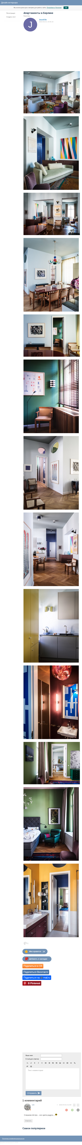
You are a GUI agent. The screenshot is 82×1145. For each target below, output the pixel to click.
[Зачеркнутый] (42, 1063)
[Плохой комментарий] (66, 1110)
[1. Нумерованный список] (49, 1063)
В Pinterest (34, 983)
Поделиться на (36, 977)
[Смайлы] (31, 1066)
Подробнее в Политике (54, 7)
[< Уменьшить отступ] (53, 1063)
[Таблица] (67, 1063)
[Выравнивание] (27, 1066)
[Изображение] (60, 1063)
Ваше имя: (29, 1055)
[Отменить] (27, 1063)
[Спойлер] (74, 1063)
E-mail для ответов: (32, 1059)
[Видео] (64, 1063)
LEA (33, 1105)
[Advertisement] (51, 47)
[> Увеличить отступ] (56, 1063)
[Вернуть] (31, 1063)
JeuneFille (43, 19)
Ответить (28, 1121)
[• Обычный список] (45, 1063)
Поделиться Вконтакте (35, 972)
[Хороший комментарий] (72, 1110)
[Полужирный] (35, 1063)
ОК (66, 7)
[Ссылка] (71, 1063)
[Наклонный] (38, 1063)
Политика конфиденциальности (13, 1138)
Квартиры (26, 16)
